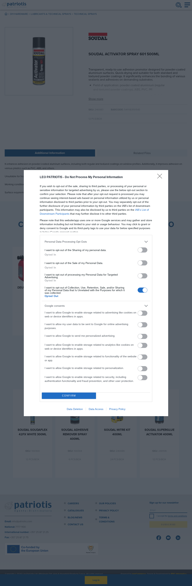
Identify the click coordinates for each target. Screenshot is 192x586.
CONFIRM (69, 395)
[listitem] (96, 242)
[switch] (142, 250)
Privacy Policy (117, 409)
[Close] (160, 177)
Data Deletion (75, 409)
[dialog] (96, 293)
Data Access (96, 409)
